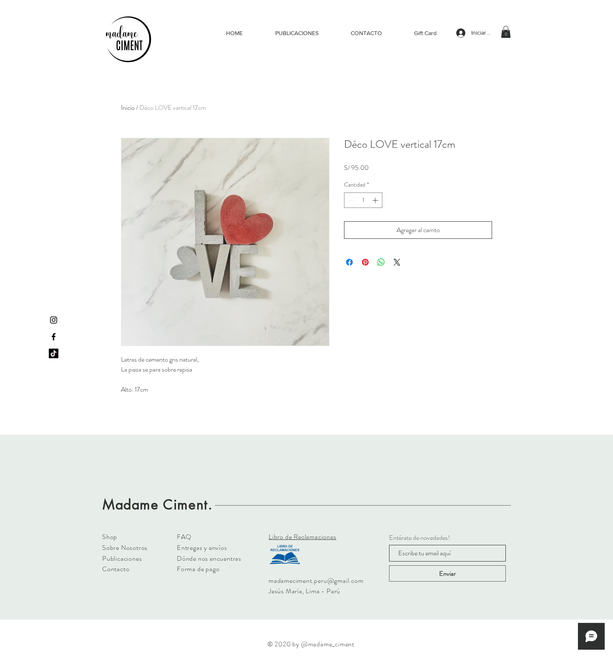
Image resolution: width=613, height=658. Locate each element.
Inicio (128, 107)
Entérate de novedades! (419, 537)
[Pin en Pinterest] (365, 262)
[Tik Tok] (53, 353)
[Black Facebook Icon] (53, 337)
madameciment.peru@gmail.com (316, 580)
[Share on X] (397, 262)
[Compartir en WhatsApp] (381, 262)
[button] (506, 32)
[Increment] (376, 200)
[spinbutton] (363, 200)
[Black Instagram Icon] (53, 320)
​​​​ (303, 537)
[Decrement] (350, 200)
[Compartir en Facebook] (349, 262)
